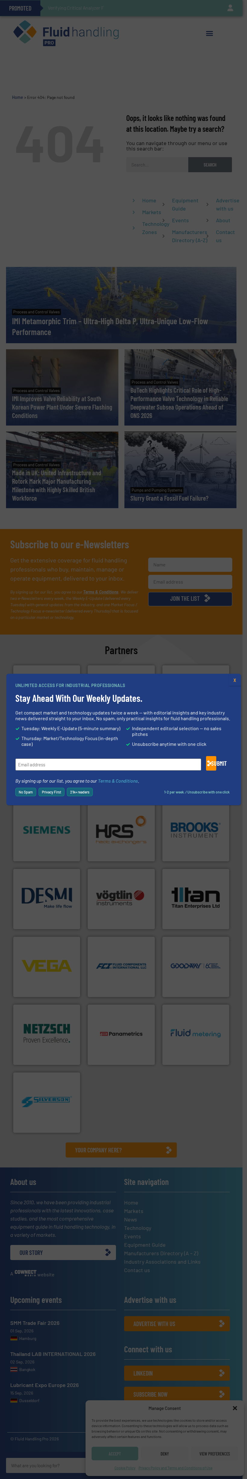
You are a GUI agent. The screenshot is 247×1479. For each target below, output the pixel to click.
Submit (213, 763)
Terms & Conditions (118, 781)
